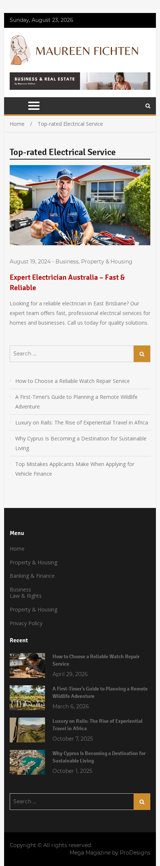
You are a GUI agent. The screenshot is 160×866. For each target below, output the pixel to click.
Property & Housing (106, 261)
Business (67, 261)
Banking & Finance (32, 575)
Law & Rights (26, 595)
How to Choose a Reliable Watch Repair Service (72, 380)
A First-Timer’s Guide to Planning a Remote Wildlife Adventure (76, 401)
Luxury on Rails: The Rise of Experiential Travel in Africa (81, 422)
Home (17, 548)
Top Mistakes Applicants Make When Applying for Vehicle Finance (74, 468)
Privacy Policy (26, 623)
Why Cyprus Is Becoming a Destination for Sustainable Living (81, 443)
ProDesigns (135, 852)
